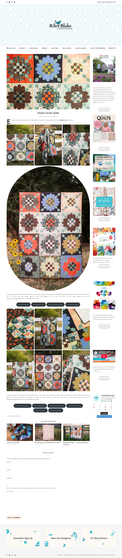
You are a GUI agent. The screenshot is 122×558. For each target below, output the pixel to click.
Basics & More (81, 48)
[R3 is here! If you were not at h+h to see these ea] (105, 407)
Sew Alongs (66, 48)
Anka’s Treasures (23, 304)
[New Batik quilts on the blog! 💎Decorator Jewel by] (105, 404)
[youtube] (9, 2)
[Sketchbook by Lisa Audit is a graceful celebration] (111, 409)
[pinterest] (14, 2)
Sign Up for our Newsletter (106, 2)
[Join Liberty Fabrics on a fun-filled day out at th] (93, 407)
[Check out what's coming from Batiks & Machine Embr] (111, 407)
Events (110, 48)
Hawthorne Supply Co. (22, 406)
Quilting (54, 48)
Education (33, 48)
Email (9, 470)
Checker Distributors (74, 406)
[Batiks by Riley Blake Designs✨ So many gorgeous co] (99, 407)
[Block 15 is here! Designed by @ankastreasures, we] (93, 409)
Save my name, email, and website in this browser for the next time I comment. (32, 488)
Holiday (22, 48)
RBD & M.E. (12, 48)
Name (9, 462)
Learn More (104, 109)
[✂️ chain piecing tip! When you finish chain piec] (99, 404)
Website (9, 478)
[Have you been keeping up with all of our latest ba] (105, 409)
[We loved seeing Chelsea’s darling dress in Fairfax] (93, 404)
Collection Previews (97, 48)
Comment (10, 491)
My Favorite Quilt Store (55, 304)
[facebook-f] (7, 2)
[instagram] (12, 2)
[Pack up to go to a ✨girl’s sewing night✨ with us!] (111, 404)
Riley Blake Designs (15, 416)
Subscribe (104, 378)
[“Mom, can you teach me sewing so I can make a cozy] (99, 409)
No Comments (54, 116)
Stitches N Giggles (72, 304)
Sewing (44, 48)
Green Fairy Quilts (39, 406)
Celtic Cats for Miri (13, 442)
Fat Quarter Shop (38, 304)
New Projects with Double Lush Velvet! (48, 442)
